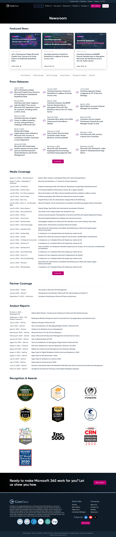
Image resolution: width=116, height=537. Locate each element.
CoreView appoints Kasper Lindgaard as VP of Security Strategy (91, 93)
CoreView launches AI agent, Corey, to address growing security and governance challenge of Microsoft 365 (25, 121)
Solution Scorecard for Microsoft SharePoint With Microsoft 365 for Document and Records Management (67, 365)
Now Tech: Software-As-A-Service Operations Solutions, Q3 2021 (54, 346)
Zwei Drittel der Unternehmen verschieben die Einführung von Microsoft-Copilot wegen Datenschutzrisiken (67, 229)
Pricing (105, 6)
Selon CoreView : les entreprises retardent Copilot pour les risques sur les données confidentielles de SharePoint (71, 247)
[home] (12, 5)
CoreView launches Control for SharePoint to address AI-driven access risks (59, 93)
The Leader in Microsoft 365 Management (52, 290)
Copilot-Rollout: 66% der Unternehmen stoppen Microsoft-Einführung (61, 200)
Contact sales (74, 1)
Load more (58, 161)
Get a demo (96, 6)
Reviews (93, 509)
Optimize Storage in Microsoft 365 (43, 322)
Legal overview (74, 533)
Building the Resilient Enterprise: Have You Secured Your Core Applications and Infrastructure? (63, 318)
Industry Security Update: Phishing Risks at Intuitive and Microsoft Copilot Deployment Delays (70, 215)
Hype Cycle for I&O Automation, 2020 (44, 355)
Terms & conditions (37, 533)
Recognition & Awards (79, 75)
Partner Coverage (51, 75)
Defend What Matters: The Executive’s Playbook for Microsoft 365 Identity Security (60, 313)
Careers (90, 1)
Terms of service (49, 533)
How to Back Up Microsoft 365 (42, 339)
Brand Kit (92, 75)
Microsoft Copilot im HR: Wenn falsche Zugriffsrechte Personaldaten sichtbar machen (67, 193)
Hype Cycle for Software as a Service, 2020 (46, 359)
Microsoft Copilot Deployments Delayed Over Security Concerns (60, 218)
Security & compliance (86, 533)
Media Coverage (38, 75)
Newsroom (94, 512)
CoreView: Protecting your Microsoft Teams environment (57, 296)
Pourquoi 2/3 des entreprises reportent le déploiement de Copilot (60, 255)
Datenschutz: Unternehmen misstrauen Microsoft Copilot (57, 225)
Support (97, 1)
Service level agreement (62, 533)
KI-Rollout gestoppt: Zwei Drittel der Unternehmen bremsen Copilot (61, 196)
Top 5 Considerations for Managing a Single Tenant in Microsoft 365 (55, 342)
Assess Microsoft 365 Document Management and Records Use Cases (56, 336)
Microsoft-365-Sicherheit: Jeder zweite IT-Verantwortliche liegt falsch (92, 150)
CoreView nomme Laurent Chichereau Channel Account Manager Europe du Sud (91, 121)
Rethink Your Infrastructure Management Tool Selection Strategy (53, 349)
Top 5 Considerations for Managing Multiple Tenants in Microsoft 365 (55, 326)
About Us (94, 504)
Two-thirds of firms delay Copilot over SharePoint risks (56, 211)
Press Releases (25, 75)
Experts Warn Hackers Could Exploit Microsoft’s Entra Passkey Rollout (61, 178)
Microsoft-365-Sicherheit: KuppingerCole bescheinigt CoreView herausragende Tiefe (59, 150)
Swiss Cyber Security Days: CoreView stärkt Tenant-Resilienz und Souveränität (58, 135)
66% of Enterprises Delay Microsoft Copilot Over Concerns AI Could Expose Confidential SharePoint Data (27, 93)
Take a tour (76, 509)
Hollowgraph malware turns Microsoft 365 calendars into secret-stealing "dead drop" (67, 221)
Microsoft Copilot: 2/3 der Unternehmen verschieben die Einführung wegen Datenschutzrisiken (70, 203)
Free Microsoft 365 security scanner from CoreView (91, 135)
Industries (83, 1)
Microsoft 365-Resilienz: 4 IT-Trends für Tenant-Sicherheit (57, 181)
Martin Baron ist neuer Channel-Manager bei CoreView (92, 107)
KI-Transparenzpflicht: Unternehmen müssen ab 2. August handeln (60, 190)
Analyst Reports (65, 75)
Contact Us (94, 507)
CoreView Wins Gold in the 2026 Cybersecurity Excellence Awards (60, 121)
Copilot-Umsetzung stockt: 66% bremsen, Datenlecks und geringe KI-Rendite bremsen (67, 186)
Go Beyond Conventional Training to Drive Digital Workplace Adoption (55, 369)
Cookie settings (85, 523)
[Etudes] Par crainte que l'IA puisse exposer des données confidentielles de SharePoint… (68, 236)
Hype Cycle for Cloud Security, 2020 (44, 362)
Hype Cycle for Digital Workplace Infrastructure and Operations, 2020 (55, 352)
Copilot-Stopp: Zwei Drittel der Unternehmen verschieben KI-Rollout (61, 208)
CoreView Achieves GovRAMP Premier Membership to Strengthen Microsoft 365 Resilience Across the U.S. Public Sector (60, 107)
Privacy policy (27, 533)
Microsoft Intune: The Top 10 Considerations (47, 332)
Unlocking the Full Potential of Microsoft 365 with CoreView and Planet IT (63, 293)
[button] (49, 6)
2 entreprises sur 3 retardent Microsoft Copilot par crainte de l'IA (60, 233)
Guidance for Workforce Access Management (47, 329)
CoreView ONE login (79, 512)
